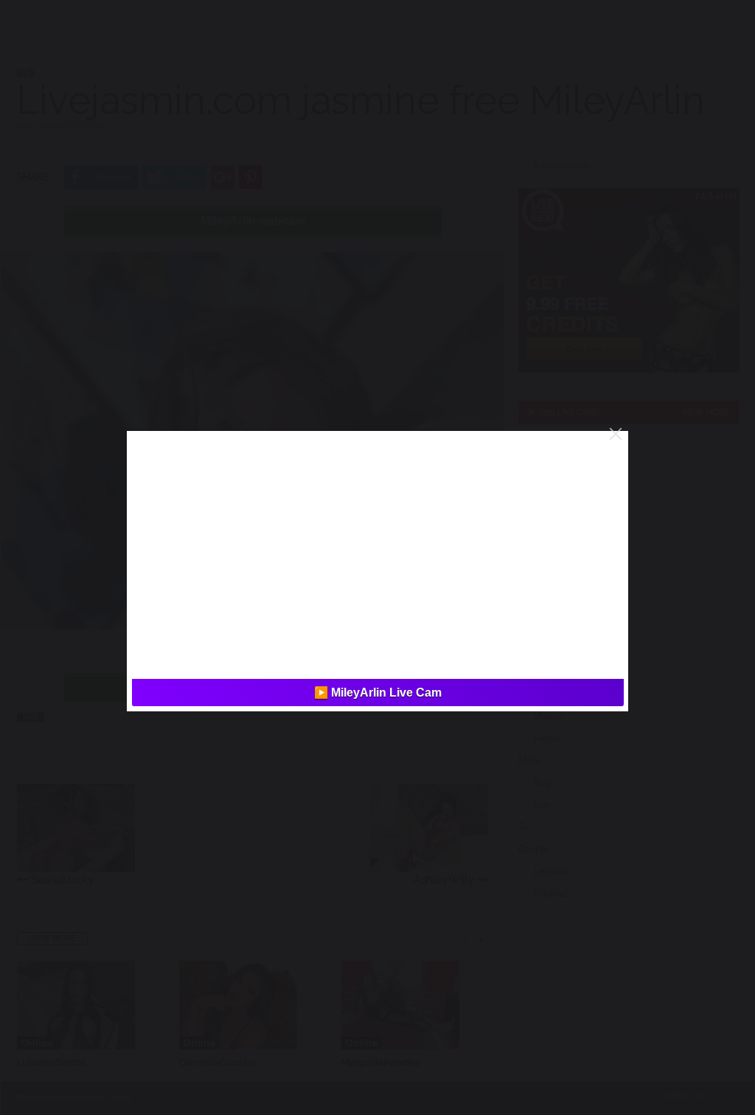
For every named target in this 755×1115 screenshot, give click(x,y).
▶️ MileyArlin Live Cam (378, 692)
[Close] (615, 433)
